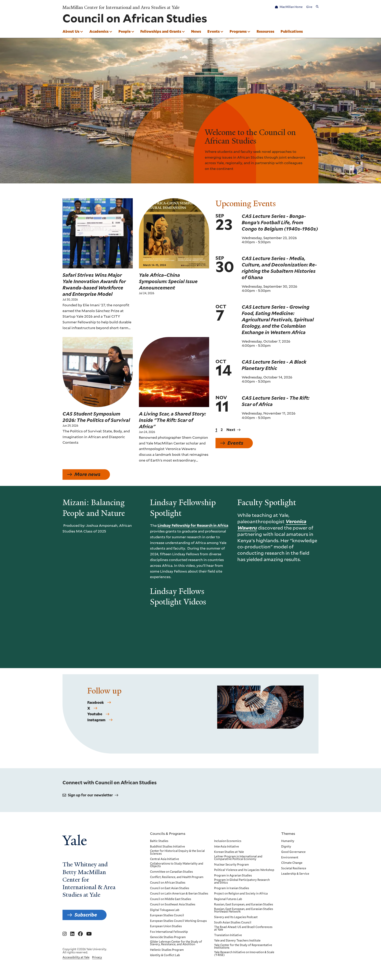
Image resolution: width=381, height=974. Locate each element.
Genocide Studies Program (168, 937)
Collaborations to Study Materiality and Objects (176, 865)
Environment (289, 857)
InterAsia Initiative (226, 846)
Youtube (94, 714)
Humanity (287, 841)
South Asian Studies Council (232, 922)
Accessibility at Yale (76, 957)
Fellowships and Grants (160, 31)
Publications (292, 31)
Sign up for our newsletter (90, 795)
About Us (71, 31)
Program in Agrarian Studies (233, 875)
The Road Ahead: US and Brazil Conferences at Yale (243, 928)
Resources (265, 31)
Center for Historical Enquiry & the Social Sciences (177, 852)
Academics (99, 31)
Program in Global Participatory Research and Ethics (242, 881)
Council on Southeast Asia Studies (172, 904)
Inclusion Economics (227, 841)
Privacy (97, 957)
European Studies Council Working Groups (178, 921)
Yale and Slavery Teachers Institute (237, 940)
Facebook (95, 702)
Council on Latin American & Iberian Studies (179, 893)
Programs (238, 31)
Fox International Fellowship (169, 932)
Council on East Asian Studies (169, 888)
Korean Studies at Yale (229, 852)
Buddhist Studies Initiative (167, 846)
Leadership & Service (295, 873)
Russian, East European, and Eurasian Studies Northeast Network (243, 910)
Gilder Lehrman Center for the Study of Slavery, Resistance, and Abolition (176, 943)
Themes (288, 833)
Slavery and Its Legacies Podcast (236, 917)
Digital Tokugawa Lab (164, 910)
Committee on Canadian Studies (171, 872)
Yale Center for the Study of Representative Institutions (243, 946)
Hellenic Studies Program (167, 950)
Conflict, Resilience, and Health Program (176, 877)
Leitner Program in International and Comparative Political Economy (238, 858)
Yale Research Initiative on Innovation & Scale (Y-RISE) (244, 953)
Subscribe (85, 915)
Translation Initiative (228, 935)
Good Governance (293, 852)
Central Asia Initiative (164, 859)
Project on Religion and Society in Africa (241, 893)
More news (87, 474)
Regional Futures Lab (228, 899)
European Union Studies (166, 926)
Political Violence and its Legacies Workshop (244, 870)
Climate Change (291, 863)
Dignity (286, 846)
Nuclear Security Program (231, 864)
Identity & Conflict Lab (165, 955)
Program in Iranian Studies (231, 888)
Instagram (96, 720)
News (196, 31)
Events (213, 31)
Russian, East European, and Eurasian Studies (243, 904)
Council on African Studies (167, 882)
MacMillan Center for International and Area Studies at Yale (121, 7)
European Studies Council (167, 915)
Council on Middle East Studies (170, 899)
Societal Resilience (293, 868)
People (124, 31)
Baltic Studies (159, 841)
